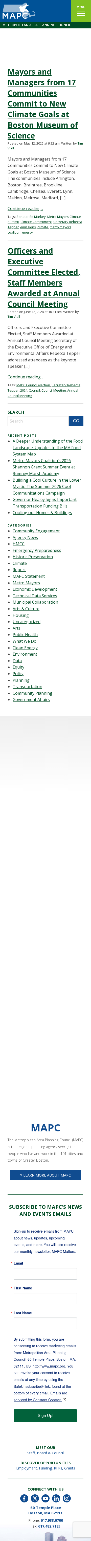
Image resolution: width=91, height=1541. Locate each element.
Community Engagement (36, 531)
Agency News (25, 537)
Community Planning (32, 693)
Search (16, 412)
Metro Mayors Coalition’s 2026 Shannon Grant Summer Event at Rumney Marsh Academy (44, 467)
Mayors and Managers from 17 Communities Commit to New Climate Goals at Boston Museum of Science (43, 103)
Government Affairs (31, 699)
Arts (16, 628)
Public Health (25, 634)
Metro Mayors (26, 583)
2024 (23, 390)
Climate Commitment (36, 221)
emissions (28, 227)
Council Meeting (53, 390)
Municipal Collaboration (35, 602)
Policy (18, 673)
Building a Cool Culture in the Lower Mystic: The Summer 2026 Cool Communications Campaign (47, 486)
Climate (20, 563)
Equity (18, 667)
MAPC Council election (33, 385)
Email (18, 1263)
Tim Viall (14, 316)
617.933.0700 (52, 1520)
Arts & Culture (26, 608)
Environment (25, 654)
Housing (21, 615)
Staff (31, 1452)
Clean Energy (25, 648)
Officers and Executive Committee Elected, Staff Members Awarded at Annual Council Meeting (44, 277)
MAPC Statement (29, 576)
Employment (26, 1468)
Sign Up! (45, 1415)
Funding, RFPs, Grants (57, 1468)
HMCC (19, 544)
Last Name (23, 1313)
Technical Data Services (35, 596)
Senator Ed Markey (31, 216)
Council (34, 390)
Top (86, 1536)
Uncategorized (26, 621)
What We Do (24, 641)
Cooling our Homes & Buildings (42, 512)
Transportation (27, 686)
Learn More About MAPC (46, 1175)
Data (17, 660)
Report (19, 569)
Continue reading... (25, 208)
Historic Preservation (33, 556)
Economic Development (35, 589)
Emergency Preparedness (37, 550)
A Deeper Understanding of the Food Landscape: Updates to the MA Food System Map (48, 447)
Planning (21, 680)
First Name (23, 1288)
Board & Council (50, 1452)
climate (42, 227)
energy (27, 232)
